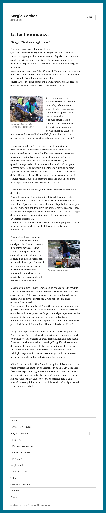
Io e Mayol (17, 459)
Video (13, 478)
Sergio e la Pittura (19, 471)
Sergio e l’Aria (17, 465)
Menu (90, 17)
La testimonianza (21, 452)
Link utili (14, 490)
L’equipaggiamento (22, 446)
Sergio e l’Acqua (19, 433)
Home (13, 421)
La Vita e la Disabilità (20, 427)
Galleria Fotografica (20, 484)
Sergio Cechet (23, 16)
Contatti (14, 497)
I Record (16, 440)
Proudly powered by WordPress (37, 505)
